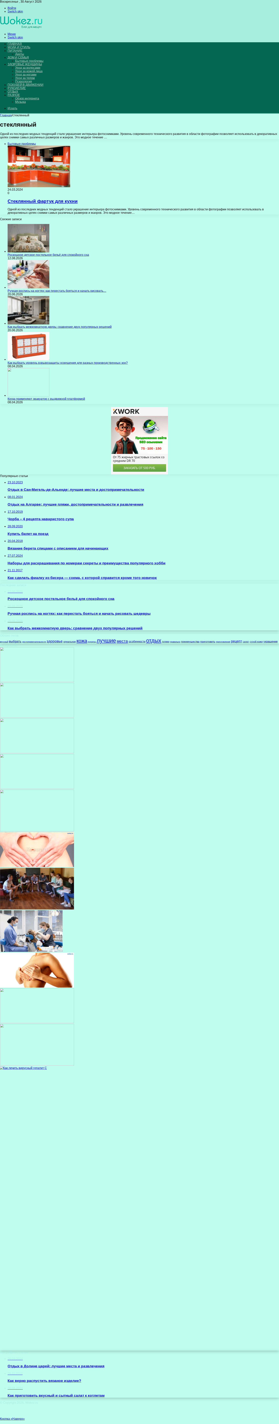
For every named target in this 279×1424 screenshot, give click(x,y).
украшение (270, 641)
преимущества (190, 641)
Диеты (19, 54)
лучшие (106, 640)
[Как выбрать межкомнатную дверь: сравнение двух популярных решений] (28, 323)
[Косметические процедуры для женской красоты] (37, 681)
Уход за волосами (27, 67)
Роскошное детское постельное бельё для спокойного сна (48, 254)
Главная (6, 115)
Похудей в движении (25, 84)
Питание (15, 50)
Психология (23, 81)
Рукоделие (17, 88)
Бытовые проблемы (29, 61)
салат (246, 641)
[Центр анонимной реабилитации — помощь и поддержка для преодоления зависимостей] (37, 908)
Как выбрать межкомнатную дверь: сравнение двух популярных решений (60, 326)
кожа (81, 640)
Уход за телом (25, 78)
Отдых (13, 91)
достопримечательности (34, 642)
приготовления (223, 642)
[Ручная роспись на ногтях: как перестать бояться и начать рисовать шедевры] (28, 287)
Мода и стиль (19, 47)
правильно (175, 642)
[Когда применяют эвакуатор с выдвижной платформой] (28, 395)
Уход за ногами (25, 74)
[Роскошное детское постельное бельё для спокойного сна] (28, 251)
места (122, 641)
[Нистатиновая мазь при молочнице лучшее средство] (37, 788)
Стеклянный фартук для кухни (43, 201)
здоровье (55, 641)
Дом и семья (18, 57)
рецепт (236, 641)
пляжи (165, 641)
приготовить (207, 641)
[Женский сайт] (21, 27)
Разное (14, 95)
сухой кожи (256, 641)
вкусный (4, 642)
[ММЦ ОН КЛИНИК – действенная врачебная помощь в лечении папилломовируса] (37, 716)
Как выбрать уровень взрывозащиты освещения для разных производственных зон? (68, 362)
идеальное (69, 641)
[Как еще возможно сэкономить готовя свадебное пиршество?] (37, 1022)
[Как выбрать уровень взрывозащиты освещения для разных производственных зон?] (28, 359)
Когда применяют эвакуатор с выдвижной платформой (46, 398)
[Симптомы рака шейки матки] (37, 866)
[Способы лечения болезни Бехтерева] (37, 1064)
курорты (92, 642)
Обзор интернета (27, 98)
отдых (153, 640)
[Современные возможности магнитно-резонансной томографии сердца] (37, 830)
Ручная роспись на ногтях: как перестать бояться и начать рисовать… (57, 290)
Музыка (20, 101)
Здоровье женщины (25, 64)
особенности (137, 641)
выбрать (15, 641)
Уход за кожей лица (29, 71)
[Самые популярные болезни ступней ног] (37, 752)
